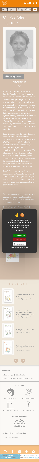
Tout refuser (20, 240)
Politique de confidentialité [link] (19, 247)
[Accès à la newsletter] (22, 9)
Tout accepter (20, 236)
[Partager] (26, 10)
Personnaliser (19, 244)
